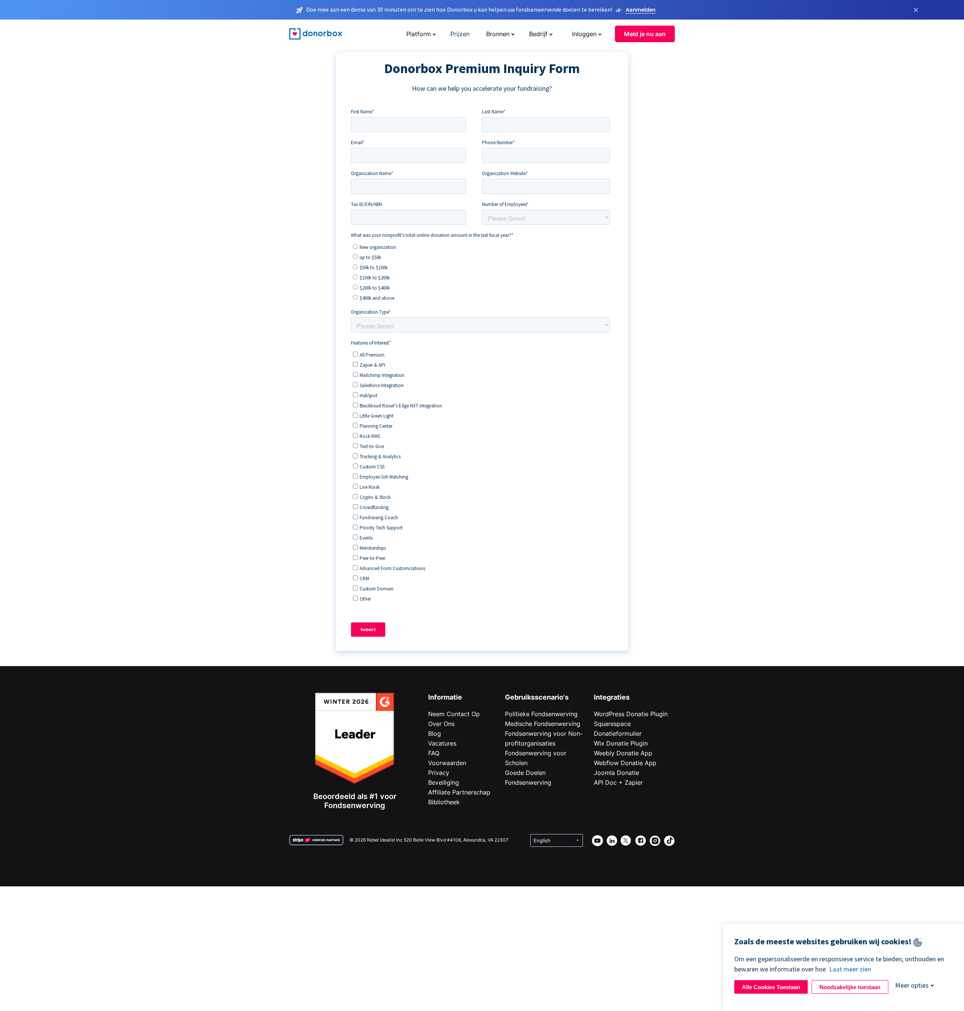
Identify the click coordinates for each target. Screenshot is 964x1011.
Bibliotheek (444, 802)
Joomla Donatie (616, 772)
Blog (434, 733)
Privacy (438, 772)
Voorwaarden (447, 763)
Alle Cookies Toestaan (771, 987)
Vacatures (442, 743)
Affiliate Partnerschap (459, 792)
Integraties (612, 697)
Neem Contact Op (454, 714)
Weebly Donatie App (623, 753)
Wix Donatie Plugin (621, 743)
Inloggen (584, 34)
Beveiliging (443, 782)
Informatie (445, 697)
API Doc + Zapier (618, 782)
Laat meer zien (850, 969)
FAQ (433, 753)
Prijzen (460, 34)
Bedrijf (538, 34)
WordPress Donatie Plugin (631, 714)
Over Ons (441, 723)
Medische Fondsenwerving (542, 723)
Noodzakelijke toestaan (849, 987)
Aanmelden (641, 9)
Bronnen (497, 34)
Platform (418, 34)
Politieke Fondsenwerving (541, 714)
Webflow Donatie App (625, 763)
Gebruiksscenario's (537, 697)
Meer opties (912, 985)
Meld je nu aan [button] (645, 34)
